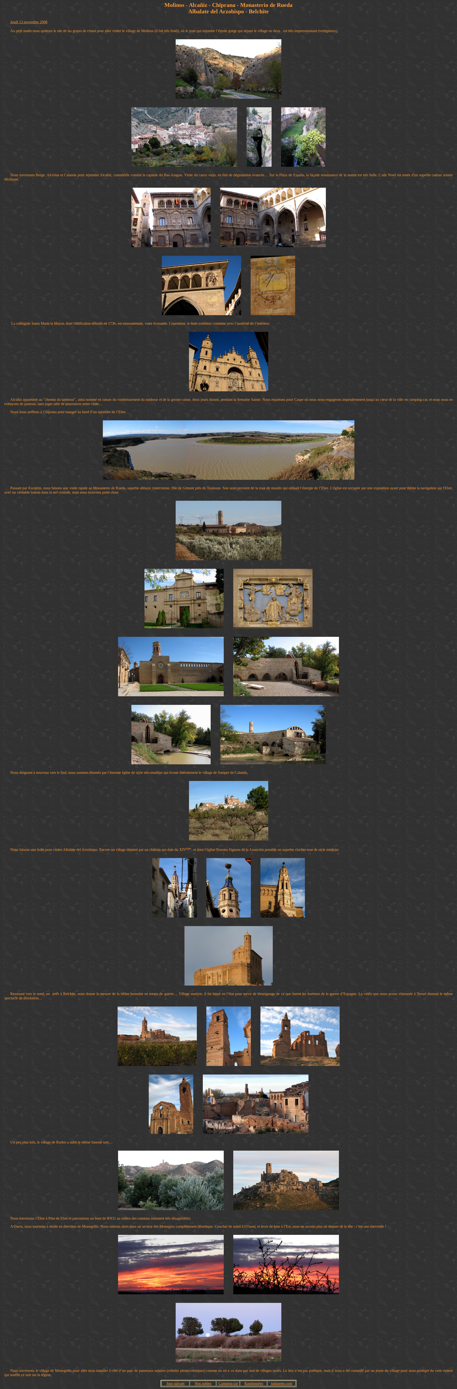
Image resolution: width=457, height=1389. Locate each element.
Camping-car (228, 1383)
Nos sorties (203, 1383)
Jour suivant (175, 1383)
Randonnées (253, 1383)
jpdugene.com (281, 1383)
